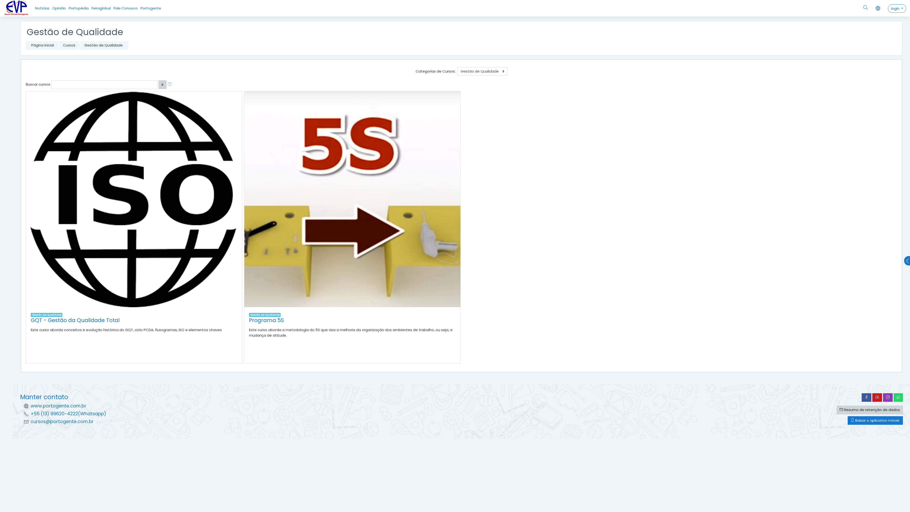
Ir (163, 84)
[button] (171, 85)
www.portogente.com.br (58, 406)
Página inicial (42, 45)
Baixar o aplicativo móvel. (877, 420)
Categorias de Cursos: (435, 71)
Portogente (151, 8)
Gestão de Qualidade (103, 45)
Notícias (42, 8)
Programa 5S (266, 320)
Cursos (69, 45)
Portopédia (79, 8)
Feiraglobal (101, 8)
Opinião (59, 8)
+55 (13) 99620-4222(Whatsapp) (68, 414)
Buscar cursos (38, 84)
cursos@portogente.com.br (62, 421)
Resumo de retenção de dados (871, 409)
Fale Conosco (126, 8)
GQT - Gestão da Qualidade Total (75, 320)
